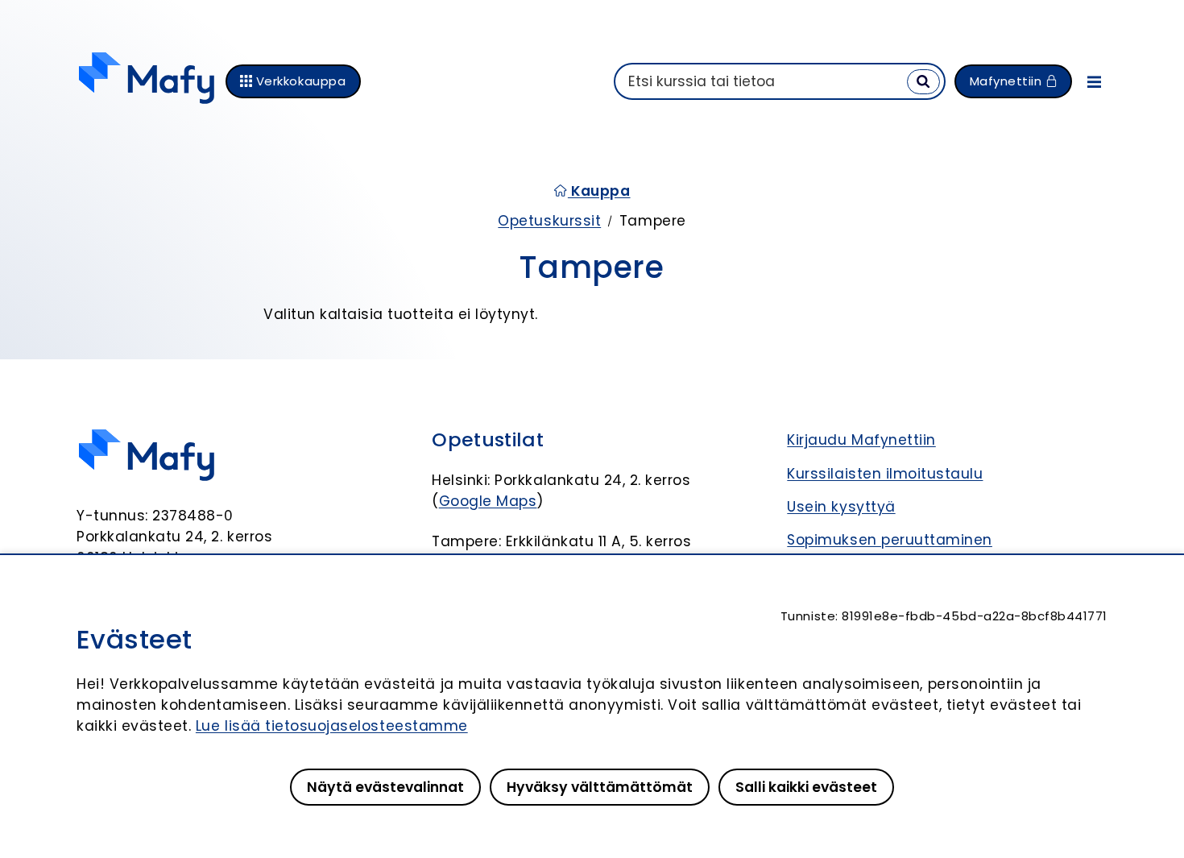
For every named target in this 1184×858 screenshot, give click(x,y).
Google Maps (488, 501)
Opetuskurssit (549, 220)
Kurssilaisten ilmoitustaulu (885, 473)
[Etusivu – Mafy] (147, 81)
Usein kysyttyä (841, 506)
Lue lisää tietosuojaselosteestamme (332, 726)
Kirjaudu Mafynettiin (861, 440)
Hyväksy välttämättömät (600, 787)
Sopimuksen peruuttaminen (889, 539)
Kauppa (599, 191)
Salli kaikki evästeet (806, 787)
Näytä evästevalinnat (385, 787)
